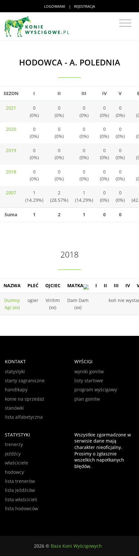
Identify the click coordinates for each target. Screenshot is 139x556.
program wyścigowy (95, 389)
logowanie (54, 6)
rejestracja (84, 6)
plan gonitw (87, 399)
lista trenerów (20, 481)
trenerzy (14, 444)
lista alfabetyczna (24, 417)
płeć (32, 285)
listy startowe (88, 380)
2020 (11, 129)
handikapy (16, 389)
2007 (11, 193)
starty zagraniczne (25, 380)
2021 (11, 108)
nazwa (12, 285)
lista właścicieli (21, 499)
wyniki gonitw (89, 371)
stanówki (14, 408)
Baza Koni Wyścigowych (76, 546)
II (105, 285)
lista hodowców (21, 508)
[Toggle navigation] (125, 23)
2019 (11, 150)
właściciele (16, 463)
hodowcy (14, 472)
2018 (11, 172)
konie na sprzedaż (24, 399)
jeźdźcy (13, 454)
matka (75, 285)
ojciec (52, 285)
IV (127, 285)
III (116, 285)
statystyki (15, 371)
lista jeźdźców (20, 490)
